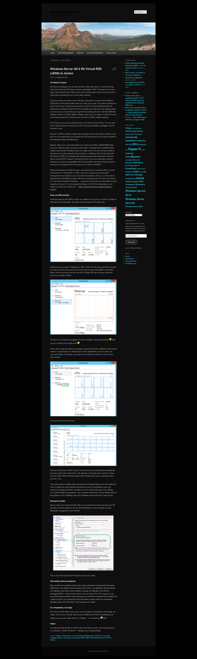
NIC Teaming (129, 165)
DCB (130, 144)
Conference (140, 140)
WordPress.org (130, 263)
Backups (140, 131)
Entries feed (129, 259)
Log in (127, 256)
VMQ (87, 638)
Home (53, 53)
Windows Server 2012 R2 (93, 636)
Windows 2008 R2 (131, 187)
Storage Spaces (130, 178)
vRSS (91, 638)
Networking (80, 636)
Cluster (132, 134)
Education (143, 144)
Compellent (130, 140)
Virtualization (130, 184)
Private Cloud (141, 169)
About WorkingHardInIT (66, 53)
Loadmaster (129, 160)
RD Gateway (129, 172)
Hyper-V (59, 636)
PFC (138, 165)
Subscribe (131, 242)
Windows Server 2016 (134, 206)
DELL (136, 144)
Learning (129, 153)
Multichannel (129, 163)
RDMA (136, 171)
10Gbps (128, 128)
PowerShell (130, 168)
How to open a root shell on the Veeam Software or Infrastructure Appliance (135, 75)
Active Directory (136, 128)
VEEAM (139, 178)
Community (131, 137)
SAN (144, 172)
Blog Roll (80, 53)
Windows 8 (140, 184)
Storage (139, 174)
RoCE (140, 172)
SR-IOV (82, 638)
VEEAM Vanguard (131, 181)
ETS (126, 150)
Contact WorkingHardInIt (95, 53)
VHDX (141, 181)
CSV (127, 144)
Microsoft (136, 160)
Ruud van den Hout (132, 95)
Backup (133, 131)
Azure (128, 131)
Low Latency (68, 638)
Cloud (127, 134)
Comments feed (130, 261)
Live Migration (132, 156)
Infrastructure (66, 636)
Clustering (138, 134)
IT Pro (74, 636)
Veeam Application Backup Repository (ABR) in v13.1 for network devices (135, 65)
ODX (135, 165)
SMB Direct (129, 174)
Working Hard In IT (65, 11)
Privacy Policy (111, 53)
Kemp (143, 150)
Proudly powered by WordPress (98, 651)
